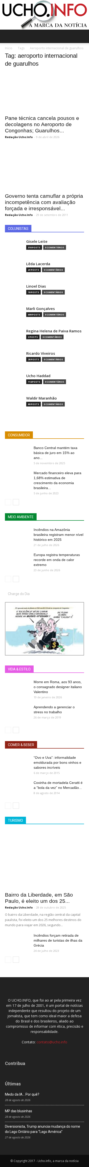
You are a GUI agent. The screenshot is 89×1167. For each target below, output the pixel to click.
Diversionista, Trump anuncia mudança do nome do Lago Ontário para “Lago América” (42, 1129)
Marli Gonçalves (40, 308)
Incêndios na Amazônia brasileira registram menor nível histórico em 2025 (58, 535)
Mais (40, 669)
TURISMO (15, 820)
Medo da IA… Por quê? (22, 1094)
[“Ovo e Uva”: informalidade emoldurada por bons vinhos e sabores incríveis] (17, 763)
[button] (82, 36)
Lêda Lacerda (38, 263)
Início (8, 48)
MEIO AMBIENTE (21, 517)
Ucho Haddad (38, 375)
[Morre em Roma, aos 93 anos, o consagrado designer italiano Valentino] (17, 688)
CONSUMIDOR (19, 435)
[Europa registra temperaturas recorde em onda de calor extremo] (17, 561)
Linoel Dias (36, 286)
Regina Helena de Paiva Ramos (54, 331)
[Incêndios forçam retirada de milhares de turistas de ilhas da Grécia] (17, 941)
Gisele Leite (36, 241)
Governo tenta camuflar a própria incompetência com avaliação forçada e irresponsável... (44, 202)
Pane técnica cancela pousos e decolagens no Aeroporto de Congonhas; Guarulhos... (42, 124)
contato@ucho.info (52, 1042)
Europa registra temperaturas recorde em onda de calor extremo (57, 560)
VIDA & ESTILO (19, 669)
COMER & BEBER (21, 745)
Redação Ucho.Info (19, 137)
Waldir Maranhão (41, 398)
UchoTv (56, 669)
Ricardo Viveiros (40, 353)
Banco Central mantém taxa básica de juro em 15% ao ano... (55, 453)
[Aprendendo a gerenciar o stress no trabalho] (17, 713)
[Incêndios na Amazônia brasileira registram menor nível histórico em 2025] (17, 536)
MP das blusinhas (18, 1111)
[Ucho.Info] (44, 15)
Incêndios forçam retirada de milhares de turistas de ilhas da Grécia (58, 940)
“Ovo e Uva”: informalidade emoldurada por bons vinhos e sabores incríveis (57, 762)
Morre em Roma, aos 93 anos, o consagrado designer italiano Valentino (58, 687)
